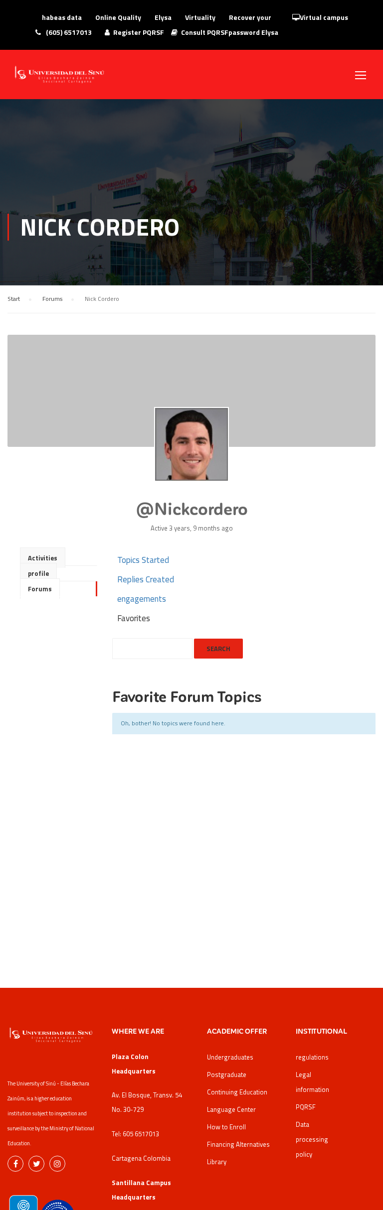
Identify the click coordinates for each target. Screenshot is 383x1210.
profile (38, 573)
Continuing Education (237, 1092)
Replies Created (145, 579)
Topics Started (143, 559)
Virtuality (200, 17)
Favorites (133, 618)
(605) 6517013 (68, 32)
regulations (312, 1057)
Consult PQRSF (204, 32)
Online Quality (118, 17)
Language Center (231, 1109)
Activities (42, 558)
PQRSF (306, 1107)
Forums (52, 298)
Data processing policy (312, 1139)
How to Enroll (226, 1127)
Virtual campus (324, 17)
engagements (141, 598)
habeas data (62, 17)
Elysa (163, 17)
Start (13, 298)
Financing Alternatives (238, 1144)
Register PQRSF (138, 32)
